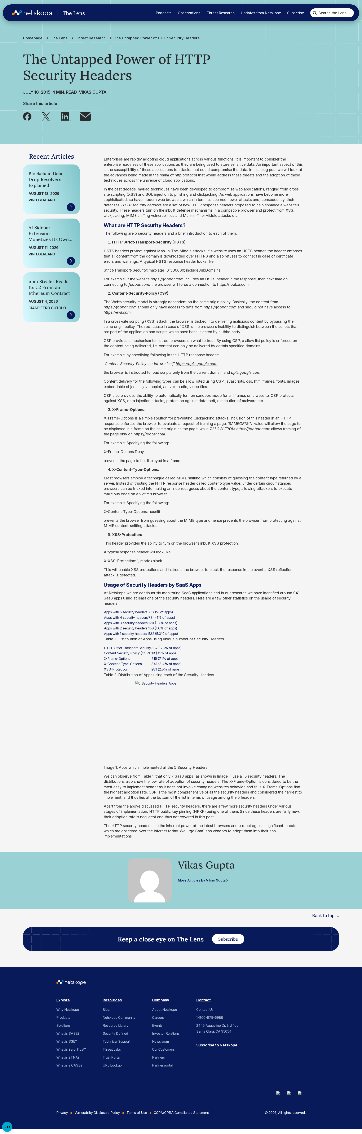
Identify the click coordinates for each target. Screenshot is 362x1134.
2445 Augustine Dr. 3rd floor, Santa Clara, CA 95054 (218, 1028)
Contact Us (204, 1009)
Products (63, 1017)
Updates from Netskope (261, 13)
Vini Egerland (41, 200)
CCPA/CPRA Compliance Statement (181, 1113)
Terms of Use (137, 1113)
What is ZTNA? (67, 1057)
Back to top (323, 915)
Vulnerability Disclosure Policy (97, 1113)
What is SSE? (66, 1041)
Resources (112, 1000)
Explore (63, 1000)
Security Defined (115, 1033)
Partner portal (162, 1065)
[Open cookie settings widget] (7, 1127)
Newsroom (160, 1041)
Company (160, 1000)
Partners (158, 1057)
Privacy (62, 1113)
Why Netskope (67, 1009)
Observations (189, 13)
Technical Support (116, 1041)
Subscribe (295, 13)
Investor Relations (166, 1033)
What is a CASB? (69, 1065)
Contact (203, 1000)
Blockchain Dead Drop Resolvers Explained (46, 179)
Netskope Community (119, 1017)
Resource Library (115, 1025)
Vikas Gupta (92, 92)
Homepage (33, 38)
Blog (106, 1009)
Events (157, 1025)
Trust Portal (111, 1057)
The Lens (59, 38)
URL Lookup (112, 1065)
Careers (158, 1017)
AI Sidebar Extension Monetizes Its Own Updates (48, 233)
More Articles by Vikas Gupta (202, 880)
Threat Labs (112, 1049)
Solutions (63, 1025)
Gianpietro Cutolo (47, 308)
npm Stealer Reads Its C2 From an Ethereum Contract (49, 287)
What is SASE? (67, 1033)
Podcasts (164, 13)
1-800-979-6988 (209, 1017)
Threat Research (221, 13)
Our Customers (163, 1049)
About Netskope (164, 1009)
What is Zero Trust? (71, 1049)
